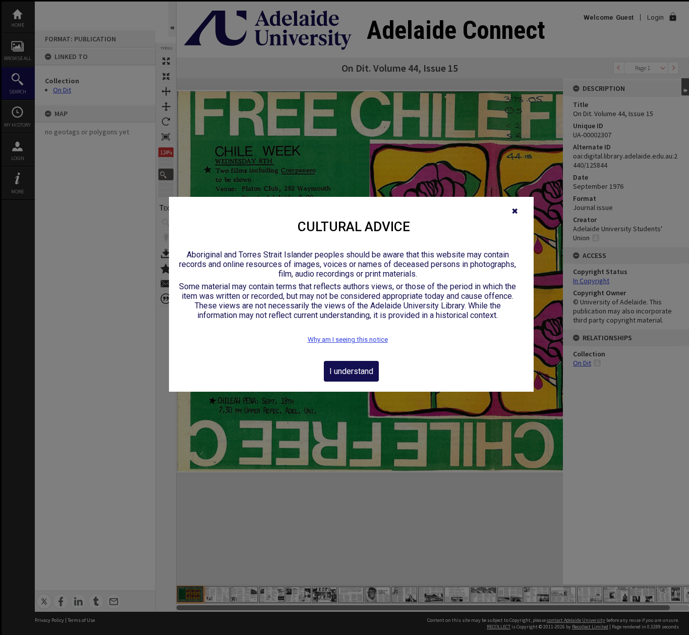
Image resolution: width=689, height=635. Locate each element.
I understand (351, 371)
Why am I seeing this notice (348, 339)
